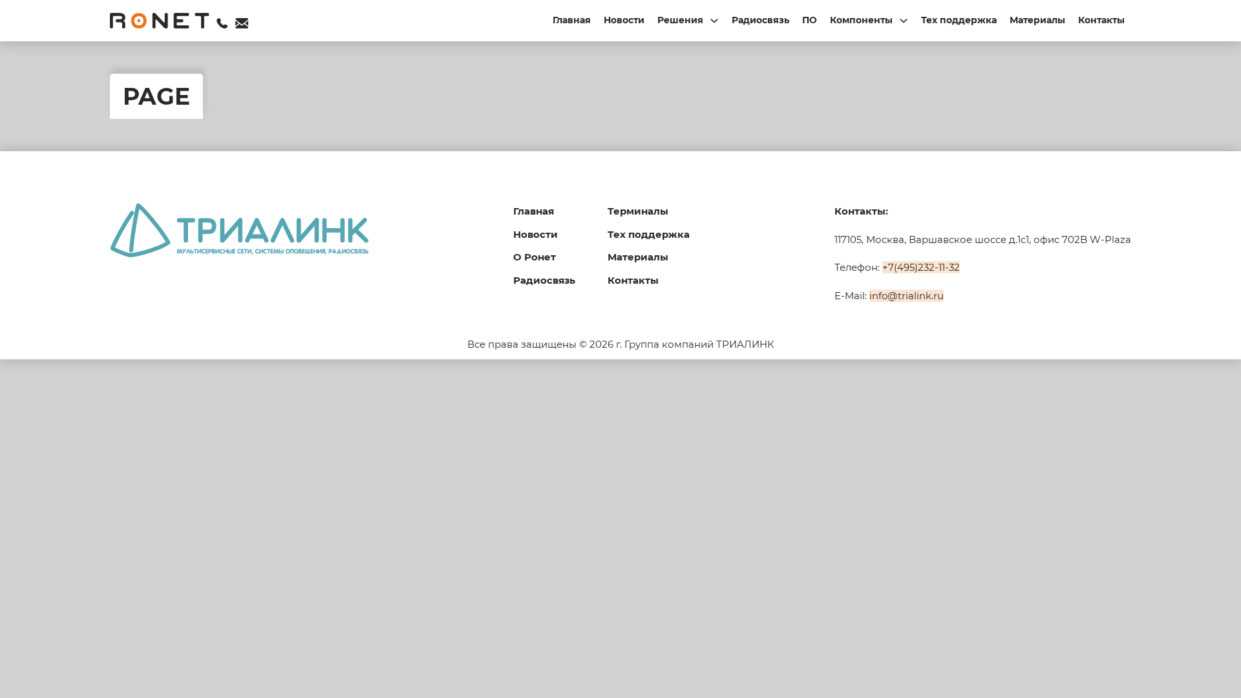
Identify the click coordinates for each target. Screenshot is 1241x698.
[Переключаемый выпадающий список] (714, 20)
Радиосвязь (760, 20)
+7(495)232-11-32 (921, 267)
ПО (809, 20)
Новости (624, 20)
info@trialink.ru (906, 296)
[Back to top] (1202, 666)
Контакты (1101, 20)
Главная (572, 20)
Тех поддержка (959, 20)
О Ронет (534, 257)
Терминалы (638, 211)
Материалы (1037, 20)
